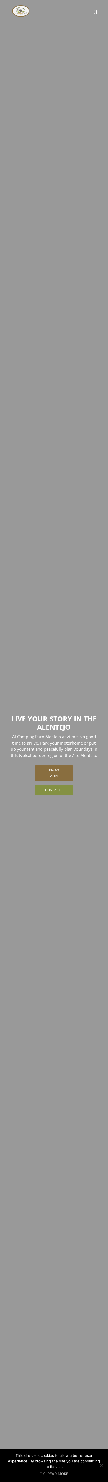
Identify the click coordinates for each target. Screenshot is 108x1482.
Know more (54, 773)
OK (42, 1474)
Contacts (54, 790)
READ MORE (57, 1474)
